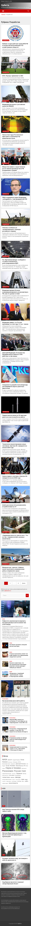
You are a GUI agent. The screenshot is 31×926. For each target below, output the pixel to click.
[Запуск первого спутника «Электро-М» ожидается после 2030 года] (15, 465)
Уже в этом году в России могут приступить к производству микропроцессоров (12, 136)
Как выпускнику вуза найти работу (13, 701)
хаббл (26, 781)
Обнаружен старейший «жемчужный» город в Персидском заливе (16, 675)
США (24, 771)
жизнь (12, 777)
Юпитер (24, 773)
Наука (3, 768)
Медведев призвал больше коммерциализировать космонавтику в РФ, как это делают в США (15, 292)
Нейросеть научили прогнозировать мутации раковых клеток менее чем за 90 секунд (14, 622)
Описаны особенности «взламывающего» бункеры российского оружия (11, 229)
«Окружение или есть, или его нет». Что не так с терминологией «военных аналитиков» (15, 537)
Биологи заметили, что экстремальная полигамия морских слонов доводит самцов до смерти (17, 665)
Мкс (27, 765)
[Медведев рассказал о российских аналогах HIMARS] (15, 94)
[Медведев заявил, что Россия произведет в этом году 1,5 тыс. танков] (15, 312)
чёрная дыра (5, 783)
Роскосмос (5, 698)
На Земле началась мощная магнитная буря (18, 645)
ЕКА (27, 763)
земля (13, 779)
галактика (6, 777)
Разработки (6, 40)
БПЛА (19, 762)
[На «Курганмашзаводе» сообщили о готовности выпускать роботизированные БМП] (15, 249)
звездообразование (7, 779)
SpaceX (10, 759)
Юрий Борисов (5, 775)
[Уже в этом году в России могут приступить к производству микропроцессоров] (15, 124)
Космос (12, 766)
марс (26, 779)
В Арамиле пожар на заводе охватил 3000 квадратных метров (18, 739)
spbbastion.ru (7, 590)
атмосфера (12, 775)
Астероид (15, 762)
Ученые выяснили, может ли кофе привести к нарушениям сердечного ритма (18, 655)
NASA (3, 619)
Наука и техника (13, 768)
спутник (19, 781)
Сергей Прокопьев (6, 773)
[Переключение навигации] (3, 11)
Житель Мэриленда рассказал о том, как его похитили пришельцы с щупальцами (14, 834)
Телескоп (14, 773)
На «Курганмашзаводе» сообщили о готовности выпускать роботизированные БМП (14, 261)
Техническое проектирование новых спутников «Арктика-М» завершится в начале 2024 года (14, 445)
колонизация (18, 779)
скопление (14, 781)
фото (23, 781)
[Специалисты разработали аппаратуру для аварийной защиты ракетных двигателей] (15, 374)
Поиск (27, 595)
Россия (17, 771)
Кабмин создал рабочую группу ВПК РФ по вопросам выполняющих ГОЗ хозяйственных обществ (15, 45)
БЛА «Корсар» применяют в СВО (12, 76)
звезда (18, 777)
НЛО (3, 788)
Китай (7, 765)
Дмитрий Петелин (21, 764)
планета (4, 781)
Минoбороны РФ (21, 765)
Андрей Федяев (16, 759)
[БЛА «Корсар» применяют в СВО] (15, 65)
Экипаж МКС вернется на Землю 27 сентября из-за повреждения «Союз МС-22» (18, 721)
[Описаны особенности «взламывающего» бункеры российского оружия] (15, 217)
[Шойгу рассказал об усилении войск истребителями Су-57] (15, 494)
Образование (23, 768)
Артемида (10, 762)
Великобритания (6, 763)
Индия (3, 765)
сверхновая (8, 781)
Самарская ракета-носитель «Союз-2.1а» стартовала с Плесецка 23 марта (18, 748)
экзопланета (13, 783)
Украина (19, 773)
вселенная (18, 775)
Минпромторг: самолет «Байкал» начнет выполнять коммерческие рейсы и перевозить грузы (13, 569)
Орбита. (5, 5)
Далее (23, 583)
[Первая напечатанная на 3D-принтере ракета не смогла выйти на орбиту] (15, 404)
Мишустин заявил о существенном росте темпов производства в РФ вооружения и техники (13, 168)
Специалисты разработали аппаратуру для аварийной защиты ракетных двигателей (15, 386)
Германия (13, 763)
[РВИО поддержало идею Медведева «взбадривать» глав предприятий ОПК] (15, 187)
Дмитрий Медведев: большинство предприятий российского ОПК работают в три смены (13, 354)
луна (22, 779)
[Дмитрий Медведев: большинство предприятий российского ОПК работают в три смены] (15, 342)
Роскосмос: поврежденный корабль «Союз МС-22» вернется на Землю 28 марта (18, 730)
